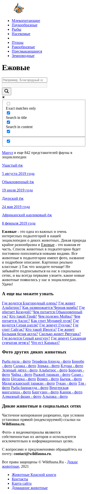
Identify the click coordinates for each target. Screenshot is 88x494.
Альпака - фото (55, 396)
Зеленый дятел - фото (20, 370)
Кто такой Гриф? (23, 316)
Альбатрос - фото (53, 370)
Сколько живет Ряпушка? (60, 334)
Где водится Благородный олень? (29, 303)
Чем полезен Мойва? (55, 316)
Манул (7, 153)
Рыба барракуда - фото (29, 388)
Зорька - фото (48, 366)
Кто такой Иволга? (41, 329)
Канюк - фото (71, 392)
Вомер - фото (48, 379)
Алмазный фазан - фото (21, 396)
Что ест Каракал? (45, 343)
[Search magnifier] (6, 91)
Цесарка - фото (23, 379)
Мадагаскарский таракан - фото (28, 383)
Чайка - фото (21, 374)
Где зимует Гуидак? (55, 325)
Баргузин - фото (45, 392)
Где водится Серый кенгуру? (26, 338)
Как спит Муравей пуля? (51, 321)
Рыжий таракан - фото (51, 374)
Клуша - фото (72, 366)
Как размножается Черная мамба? (50, 307)
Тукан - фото (66, 383)
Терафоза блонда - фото (51, 361)
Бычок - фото (71, 379)
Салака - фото (24, 366)
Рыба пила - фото (16, 361)
